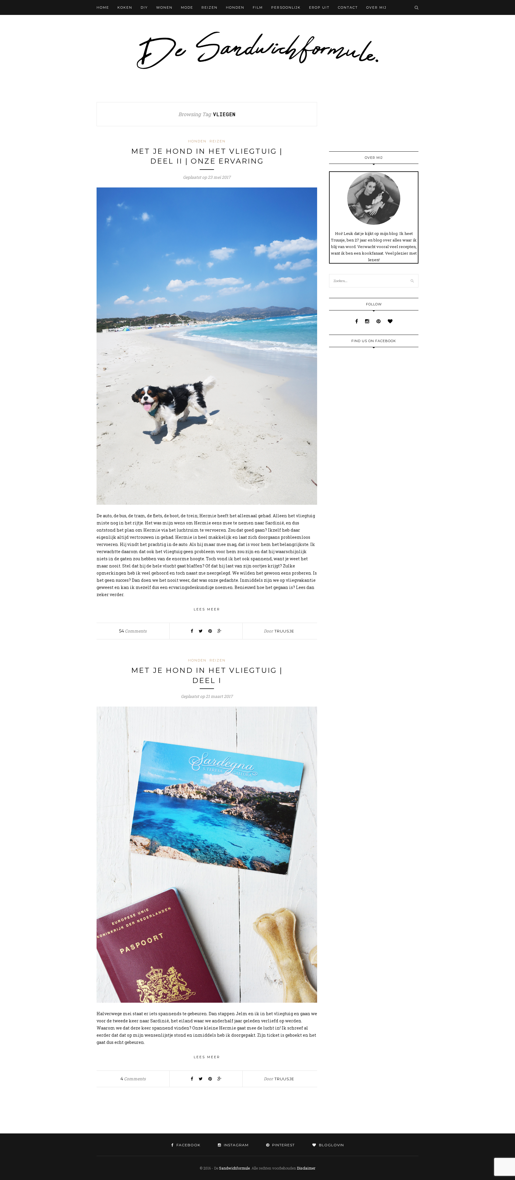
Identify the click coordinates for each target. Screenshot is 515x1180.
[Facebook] (357, 321)
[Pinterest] (379, 321)
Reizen (209, 7)
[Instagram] (367, 321)
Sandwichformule (234, 1168)
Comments (133, 631)
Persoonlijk (286, 7)
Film (258, 7)
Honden (235, 7)
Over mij (376, 7)
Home (103, 7)
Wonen (164, 7)
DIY (144, 7)
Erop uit (319, 7)
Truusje (284, 631)
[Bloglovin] (390, 321)
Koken (124, 7)
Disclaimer (306, 1168)
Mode (187, 7)
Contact (348, 7)
